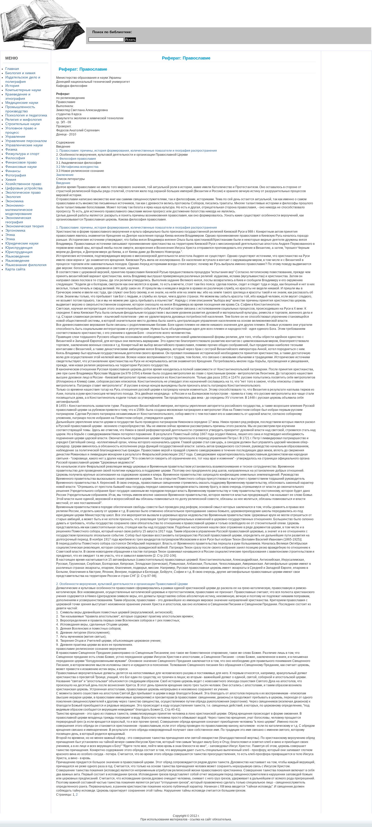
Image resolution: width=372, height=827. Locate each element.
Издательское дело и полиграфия (22, 79)
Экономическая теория (24, 226)
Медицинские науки (21, 102)
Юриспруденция (19, 248)
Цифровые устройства (24, 188)
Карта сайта (15, 269)
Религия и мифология (23, 119)
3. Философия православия (76, 158)
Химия (10, 179)
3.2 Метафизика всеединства (77, 167)
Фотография (15, 175)
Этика (10, 235)
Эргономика (15, 230)
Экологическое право (23, 192)
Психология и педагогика (26, 115)
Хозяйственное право (23, 184)
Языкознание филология (26, 265)
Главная (12, 69)
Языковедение (17, 256)
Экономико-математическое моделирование (19, 209)
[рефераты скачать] (42, 49)
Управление (15, 136)
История (12, 86)
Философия (15, 158)
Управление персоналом (26, 141)
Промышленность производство (20, 109)
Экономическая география (18, 220)
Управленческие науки (24, 145)
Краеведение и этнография (17, 96)
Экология (13, 197)
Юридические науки (21, 243)
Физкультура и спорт (22, 154)
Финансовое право (21, 162)
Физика (11, 149)
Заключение (65, 175)
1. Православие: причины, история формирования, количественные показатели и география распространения (136, 150)
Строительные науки (22, 124)
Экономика (14, 201)
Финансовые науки (21, 167)
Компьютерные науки (23, 90)
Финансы (12, 171)
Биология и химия (20, 73)
